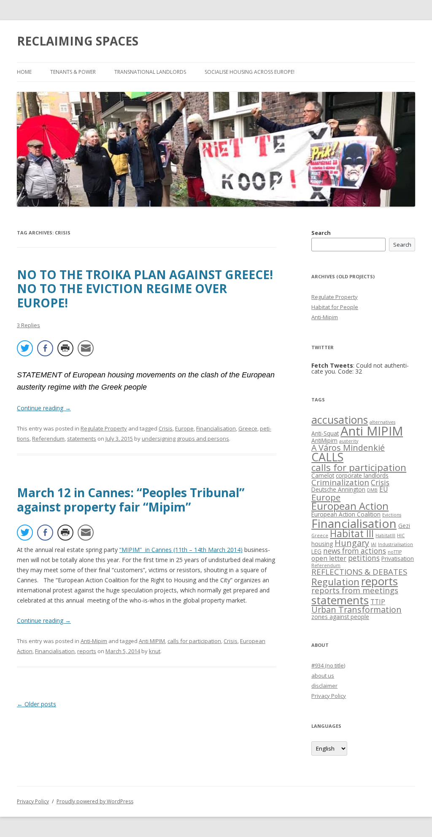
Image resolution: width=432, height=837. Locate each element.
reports (86, 651)
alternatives (382, 422)
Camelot (322, 475)
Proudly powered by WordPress (95, 801)
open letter (328, 558)
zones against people (340, 617)
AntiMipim (324, 440)
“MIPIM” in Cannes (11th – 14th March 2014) (181, 550)
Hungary (352, 543)
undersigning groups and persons (185, 438)
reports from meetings (354, 590)
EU (383, 489)
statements (81, 438)
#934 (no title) (328, 665)
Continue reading (44, 408)
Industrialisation (395, 544)
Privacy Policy (328, 696)
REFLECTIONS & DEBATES (359, 571)
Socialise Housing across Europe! (249, 71)
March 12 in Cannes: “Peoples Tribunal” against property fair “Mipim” (130, 499)
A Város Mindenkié (348, 447)
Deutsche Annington (338, 489)
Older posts (36, 704)
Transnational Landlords (150, 71)
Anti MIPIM (152, 641)
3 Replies (28, 325)
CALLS (327, 457)
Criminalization (340, 482)
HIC (401, 535)
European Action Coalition (346, 514)
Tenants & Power (73, 71)
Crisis (166, 428)
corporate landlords (362, 475)
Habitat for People (334, 307)
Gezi (404, 526)
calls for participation (194, 641)
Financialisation (216, 428)
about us (322, 675)
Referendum (48, 438)
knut (154, 651)
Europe (184, 428)
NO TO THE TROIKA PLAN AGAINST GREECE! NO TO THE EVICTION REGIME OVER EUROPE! (145, 288)
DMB (372, 490)
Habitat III (352, 533)
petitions (364, 558)
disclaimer (324, 685)
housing (322, 544)
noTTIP (395, 552)
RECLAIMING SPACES (77, 41)
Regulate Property (104, 428)
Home (24, 71)
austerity (348, 441)
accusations (339, 420)
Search (321, 233)
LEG (316, 551)
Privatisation (397, 558)
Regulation (335, 581)
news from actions (354, 551)
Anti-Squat (325, 433)
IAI (373, 544)
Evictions (391, 515)
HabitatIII (385, 535)
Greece (247, 428)
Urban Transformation (356, 609)
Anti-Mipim (94, 641)
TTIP (377, 601)
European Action (350, 506)
